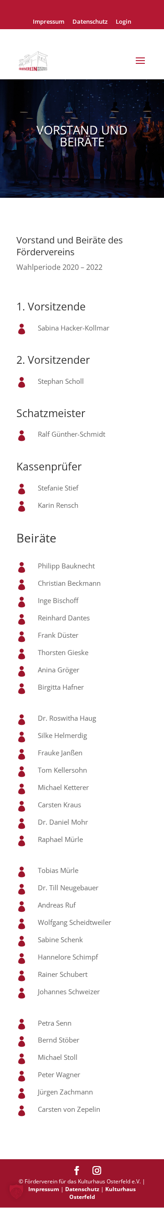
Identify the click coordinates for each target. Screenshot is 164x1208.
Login (123, 22)
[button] (16, 1191)
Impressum (48, 22)
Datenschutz (90, 22)
